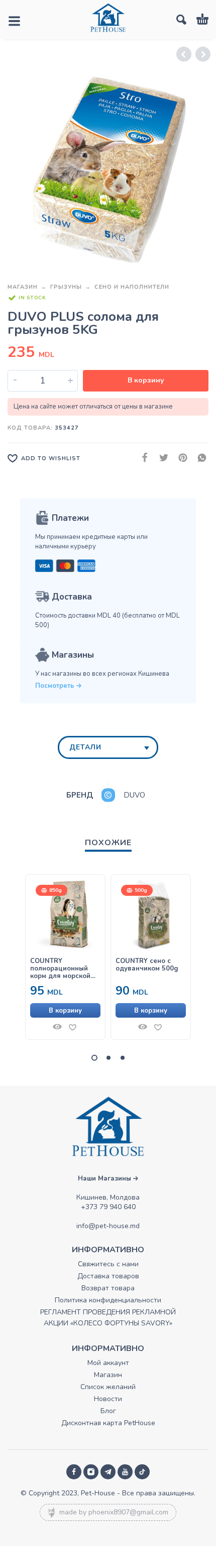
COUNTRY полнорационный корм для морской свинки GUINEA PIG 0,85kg (62, 968)
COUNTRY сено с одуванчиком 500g (147, 965)
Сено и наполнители (131, 287)
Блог (108, 1411)
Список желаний (108, 1387)
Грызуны (66, 287)
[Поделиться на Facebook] (141, 458)
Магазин (23, 287)
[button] (65, 1010)
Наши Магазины (105, 1178)
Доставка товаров (108, 1276)
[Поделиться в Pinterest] (179, 458)
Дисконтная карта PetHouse (108, 1423)
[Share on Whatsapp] (198, 458)
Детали (85, 747)
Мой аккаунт (108, 1363)
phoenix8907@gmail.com (128, 1512)
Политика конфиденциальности (108, 1300)
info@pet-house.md (108, 1226)
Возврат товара (108, 1288)
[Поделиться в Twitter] (160, 458)
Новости (108, 1399)
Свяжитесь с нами (108, 1264)
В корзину (146, 380)
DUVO (134, 795)
